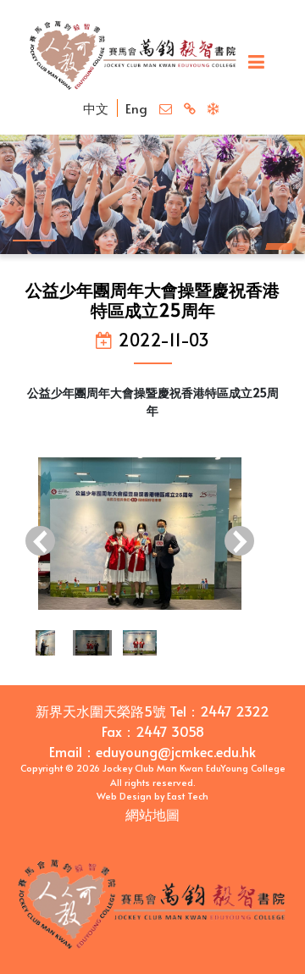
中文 (95, 108)
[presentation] (40, 543)
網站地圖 (152, 814)
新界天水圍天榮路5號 (101, 710)
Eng (136, 108)
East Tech (187, 795)
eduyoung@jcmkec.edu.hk (176, 751)
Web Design (124, 795)
